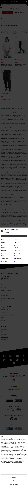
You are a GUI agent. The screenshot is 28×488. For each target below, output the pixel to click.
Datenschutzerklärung (16, 463)
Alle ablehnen (14, 481)
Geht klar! (14, 477)
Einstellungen (14, 484)
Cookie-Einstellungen (20, 461)
